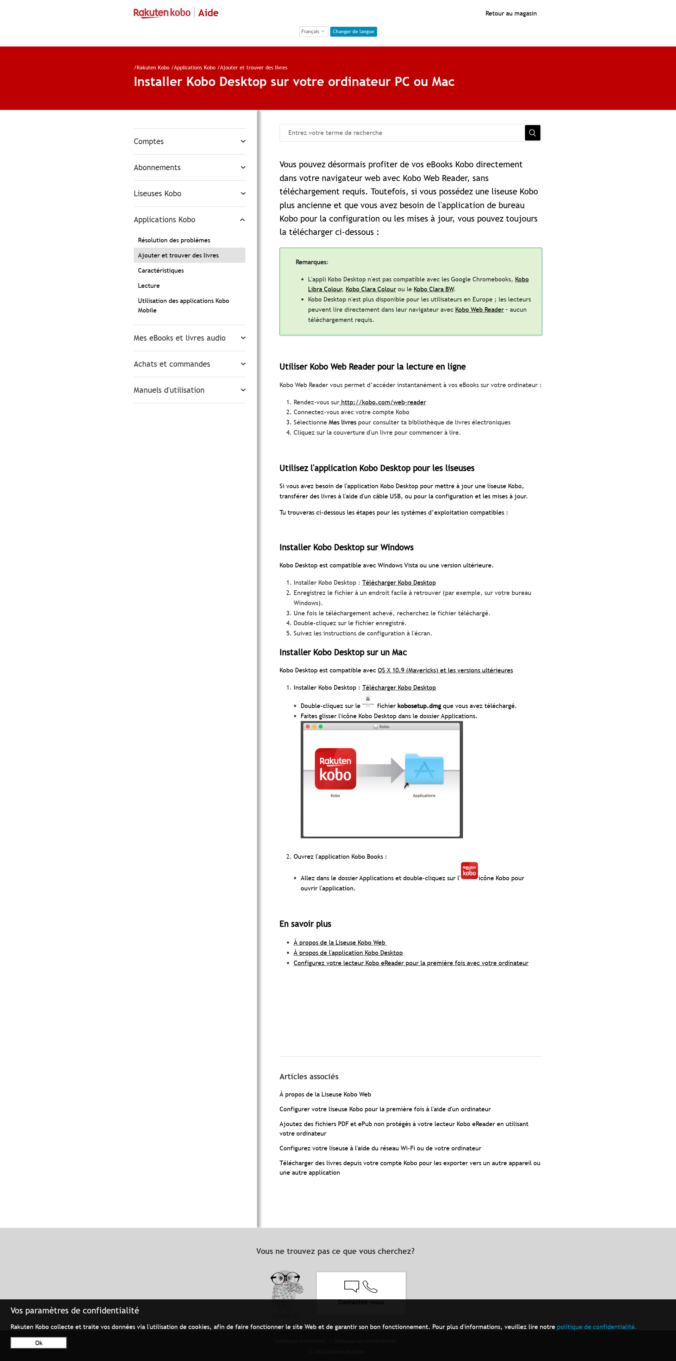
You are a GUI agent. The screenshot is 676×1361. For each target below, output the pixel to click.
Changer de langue (353, 31)
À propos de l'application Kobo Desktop (348, 953)
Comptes (149, 141)
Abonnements (157, 167)
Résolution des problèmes (174, 240)
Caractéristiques (161, 270)
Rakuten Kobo (153, 67)
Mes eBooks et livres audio (180, 338)
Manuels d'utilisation (169, 390)
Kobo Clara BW (433, 289)
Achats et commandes (172, 364)
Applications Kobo (195, 67)
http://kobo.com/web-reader (382, 402)
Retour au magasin (510, 13)
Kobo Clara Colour (371, 289)
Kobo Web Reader (479, 309)
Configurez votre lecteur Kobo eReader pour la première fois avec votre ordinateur (411, 963)
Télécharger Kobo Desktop (399, 582)
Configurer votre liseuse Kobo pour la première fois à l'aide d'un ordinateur (385, 1109)
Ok (39, 1343)
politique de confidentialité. (597, 1327)
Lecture (149, 285)
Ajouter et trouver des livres (253, 67)
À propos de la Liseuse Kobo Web (340, 942)
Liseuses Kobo (157, 193)
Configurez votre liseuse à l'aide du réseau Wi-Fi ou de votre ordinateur (380, 1148)
